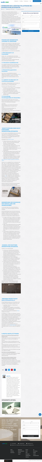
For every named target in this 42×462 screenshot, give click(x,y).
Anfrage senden (30, 30)
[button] (41, 3)
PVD (6, 176)
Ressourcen (16, 1)
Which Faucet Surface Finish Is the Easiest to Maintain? (11, 414)
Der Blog (21, 1)
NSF (10, 75)
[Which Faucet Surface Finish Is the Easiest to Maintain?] (11, 408)
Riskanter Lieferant (11, 139)
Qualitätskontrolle (8, 300)
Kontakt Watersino (13, 324)
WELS (19, 74)
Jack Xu (8, 376)
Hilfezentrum (26, 1)
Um (30, 1)
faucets (18, 310)
